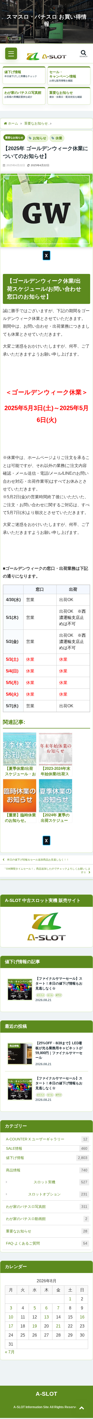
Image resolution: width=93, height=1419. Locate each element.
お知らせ (39, 138)
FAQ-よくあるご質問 (46, 1243)
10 (11, 1317)
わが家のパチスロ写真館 (22, 93)
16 (82, 1317)
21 (58, 1326)
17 (11, 1326)
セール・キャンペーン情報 (62, 74)
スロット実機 (60, 1182)
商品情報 (46, 1170)
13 (46, 1317)
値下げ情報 (12, 72)
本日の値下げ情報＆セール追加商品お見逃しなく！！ (38, 859)
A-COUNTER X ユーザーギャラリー (46, 1139)
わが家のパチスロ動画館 (46, 1219)
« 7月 (10, 1352)
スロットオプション (57, 1194)
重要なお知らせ (61, 93)
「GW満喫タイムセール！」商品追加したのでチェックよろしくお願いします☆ (46, 870)
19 (34, 1326)
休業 (59, 138)
